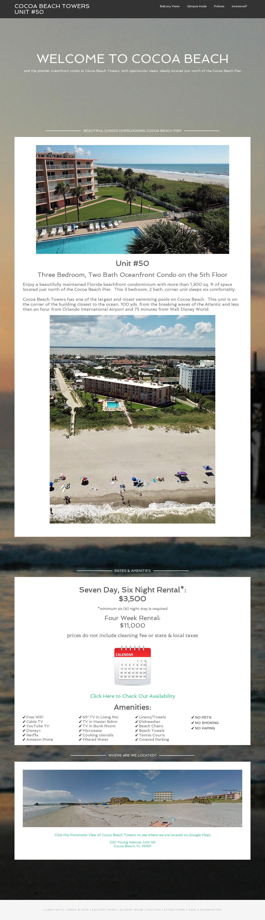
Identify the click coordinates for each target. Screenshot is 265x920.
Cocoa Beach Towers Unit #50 (52, 9)
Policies (154, 910)
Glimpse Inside (131, 910)
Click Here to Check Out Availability (132, 696)
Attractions (174, 910)
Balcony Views (104, 910)
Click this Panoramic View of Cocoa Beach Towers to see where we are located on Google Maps (133, 835)
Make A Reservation (204, 910)
